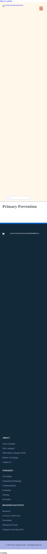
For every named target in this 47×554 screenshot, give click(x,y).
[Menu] (41, 8)
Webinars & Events (10, 525)
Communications (9, 485)
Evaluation (6, 490)
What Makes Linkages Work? (14, 453)
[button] (33, 197)
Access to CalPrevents (11, 516)
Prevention (6, 499)
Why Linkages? (8, 448)
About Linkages (8, 444)
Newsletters (7, 520)
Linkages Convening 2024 (12, 529)
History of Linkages (10, 457)
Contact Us (6, 462)
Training (5, 495)
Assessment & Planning (11, 481)
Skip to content (6, 1)
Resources (6, 511)
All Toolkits (7, 476)
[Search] (28, 197)
